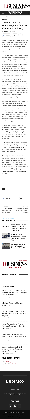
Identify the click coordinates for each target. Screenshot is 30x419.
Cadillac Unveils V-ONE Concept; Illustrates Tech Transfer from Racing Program (15, 313)
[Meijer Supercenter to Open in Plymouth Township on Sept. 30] (6, 246)
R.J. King (3, 328)
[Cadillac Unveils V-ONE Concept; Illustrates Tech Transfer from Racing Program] (6, 236)
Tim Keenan (4, 296)
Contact (22, 412)
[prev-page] (3, 252)
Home (3, 17)
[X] (19, 406)
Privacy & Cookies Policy (22, 414)
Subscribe (11, 412)
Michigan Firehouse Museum (12, 303)
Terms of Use (11, 414)
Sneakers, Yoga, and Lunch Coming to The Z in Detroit (21, 210)
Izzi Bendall (5, 31)
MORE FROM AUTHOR (8, 220)
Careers (17, 412)
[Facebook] (10, 406)
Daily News (8, 17)
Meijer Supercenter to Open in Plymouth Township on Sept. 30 (18, 246)
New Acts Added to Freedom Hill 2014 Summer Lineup (7, 210)
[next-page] (5, 252)
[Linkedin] (15, 406)
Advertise (4, 414)
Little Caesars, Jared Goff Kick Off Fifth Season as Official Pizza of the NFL (14, 336)
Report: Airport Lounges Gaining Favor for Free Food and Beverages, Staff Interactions (14, 292)
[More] (21, 35)
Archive (6, 412)
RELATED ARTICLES (8, 218)
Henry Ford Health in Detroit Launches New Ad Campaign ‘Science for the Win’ (12, 349)
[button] (3, 13)
